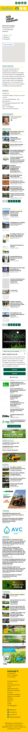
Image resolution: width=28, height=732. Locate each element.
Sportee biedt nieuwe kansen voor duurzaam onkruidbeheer (18, 601)
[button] (14, 377)
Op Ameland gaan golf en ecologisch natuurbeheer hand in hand (12, 575)
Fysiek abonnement (12, 681)
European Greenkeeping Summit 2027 (16, 484)
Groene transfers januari (16, 144)
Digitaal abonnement (12, 688)
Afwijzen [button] (14, 373)
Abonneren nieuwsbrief (13, 690)
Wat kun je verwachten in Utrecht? (17, 245)
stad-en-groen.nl (9, 725)
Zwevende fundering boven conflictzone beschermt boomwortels (17, 280)
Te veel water (13, 290)
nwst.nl (18, 728)
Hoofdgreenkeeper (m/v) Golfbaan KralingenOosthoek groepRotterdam (17, 384)
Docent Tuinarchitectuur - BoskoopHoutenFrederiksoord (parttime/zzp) (18, 390)
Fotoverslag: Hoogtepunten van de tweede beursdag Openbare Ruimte (17, 152)
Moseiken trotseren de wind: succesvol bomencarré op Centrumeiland (16, 213)
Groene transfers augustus (17, 594)
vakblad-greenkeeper (15, 717)
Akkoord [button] (14, 369)
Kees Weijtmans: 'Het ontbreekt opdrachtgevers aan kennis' (17, 314)
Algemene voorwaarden (13, 696)
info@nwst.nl (12, 710)
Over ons (9, 683)
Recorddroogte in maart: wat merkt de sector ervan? (17, 181)
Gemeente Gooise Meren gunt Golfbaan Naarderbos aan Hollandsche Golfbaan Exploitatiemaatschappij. (12, 520)
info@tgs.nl (6, 37)
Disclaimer (10, 698)
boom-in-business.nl (19, 727)
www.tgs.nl (7, 39)
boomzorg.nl (18, 725)
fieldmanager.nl (9, 723)
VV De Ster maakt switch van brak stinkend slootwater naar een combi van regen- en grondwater (17, 159)
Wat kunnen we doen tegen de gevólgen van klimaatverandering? (17, 269)
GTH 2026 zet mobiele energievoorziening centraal (17, 467)
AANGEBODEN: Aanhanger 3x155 (10, 443)
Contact (9, 687)
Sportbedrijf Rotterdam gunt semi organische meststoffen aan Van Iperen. (13, 514)
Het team (10, 692)
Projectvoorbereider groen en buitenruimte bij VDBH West (18, 420)
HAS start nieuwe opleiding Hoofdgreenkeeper (17, 473)
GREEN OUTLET (8, 440)
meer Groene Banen (14, 426)
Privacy (9, 702)
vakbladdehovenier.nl (7, 727)
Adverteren (10, 700)
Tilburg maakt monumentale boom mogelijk (15, 139)
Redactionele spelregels (13, 694)
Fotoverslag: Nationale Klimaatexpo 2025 (16, 175)
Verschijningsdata (12, 705)
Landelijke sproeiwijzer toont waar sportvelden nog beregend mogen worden (17, 614)
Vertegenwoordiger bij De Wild (17, 415)
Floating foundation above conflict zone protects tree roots (17, 195)
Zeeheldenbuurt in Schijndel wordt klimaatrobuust (17, 223)
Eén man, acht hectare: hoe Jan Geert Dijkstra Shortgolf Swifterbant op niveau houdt (17, 608)
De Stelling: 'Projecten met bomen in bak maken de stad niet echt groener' (17, 235)
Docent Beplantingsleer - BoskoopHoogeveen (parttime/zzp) (16, 396)
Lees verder (15, 366)
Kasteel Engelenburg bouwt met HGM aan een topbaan (17, 619)
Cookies (9, 703)
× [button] (24, 353)
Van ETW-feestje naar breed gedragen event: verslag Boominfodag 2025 (17, 188)
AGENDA (5, 464)
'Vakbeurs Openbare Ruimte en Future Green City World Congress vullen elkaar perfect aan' (17, 304)
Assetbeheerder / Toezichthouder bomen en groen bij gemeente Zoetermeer (17, 403)
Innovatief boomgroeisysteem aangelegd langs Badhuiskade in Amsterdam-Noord (15, 168)
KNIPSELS (5, 537)
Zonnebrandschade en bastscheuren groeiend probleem (16, 258)
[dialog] (14, 366)
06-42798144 (13, 714)
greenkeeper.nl (18, 723)
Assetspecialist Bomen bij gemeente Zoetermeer (17, 409)
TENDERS (5, 511)
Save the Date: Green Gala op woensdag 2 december (17, 479)
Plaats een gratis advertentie (10, 450)
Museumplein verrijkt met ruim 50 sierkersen (17, 132)
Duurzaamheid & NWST (13, 685)
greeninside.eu (11, 728)
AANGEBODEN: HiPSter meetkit (10, 446)
